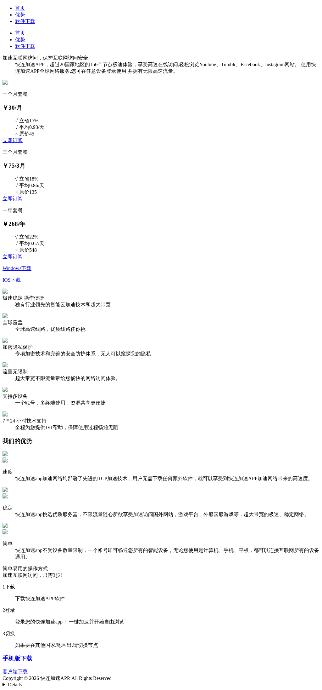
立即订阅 (13, 140)
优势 (20, 14)
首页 (20, 8)
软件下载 (25, 21)
